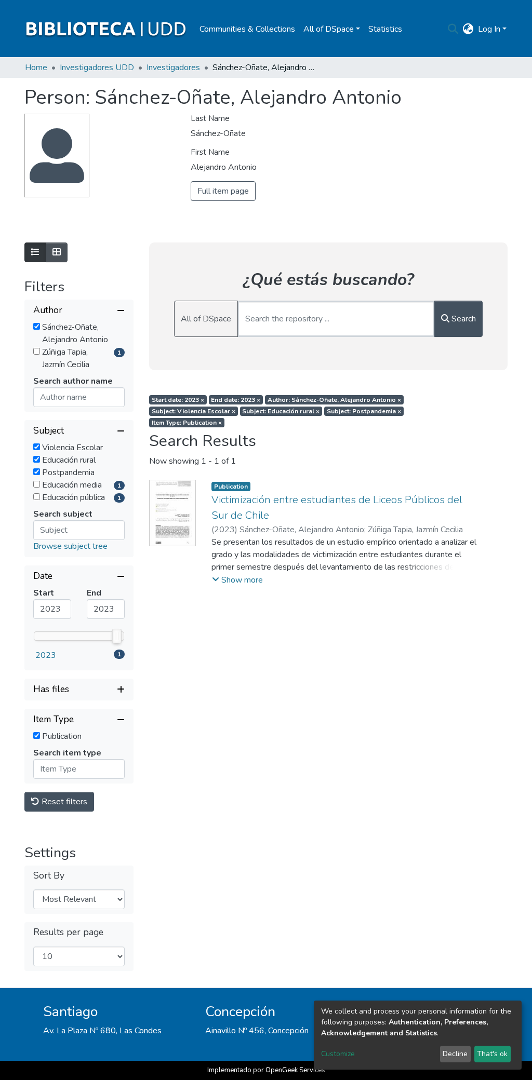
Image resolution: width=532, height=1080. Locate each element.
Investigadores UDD (97, 67)
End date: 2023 (235, 400)
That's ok (492, 1054)
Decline (455, 1054)
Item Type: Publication (187, 423)
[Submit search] (453, 29)
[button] (468, 29)
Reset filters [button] (63, 801)
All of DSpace (206, 319)
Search (462, 319)
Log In (489, 29)
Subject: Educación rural (281, 411)
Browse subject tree (70, 546)
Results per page (68, 932)
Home (36, 67)
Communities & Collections (247, 29)
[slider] (116, 636)
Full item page (223, 191)
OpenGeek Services (295, 1070)
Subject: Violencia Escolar (193, 411)
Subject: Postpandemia (364, 411)
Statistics (385, 29)
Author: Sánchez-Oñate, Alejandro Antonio (334, 400)
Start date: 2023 (178, 400)
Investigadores (173, 67)
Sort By (48, 875)
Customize (338, 1054)
